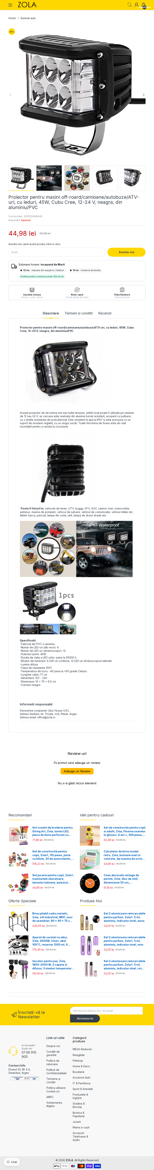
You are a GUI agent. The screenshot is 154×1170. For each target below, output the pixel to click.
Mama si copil (81, 1127)
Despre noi (53, 1046)
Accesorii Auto (82, 1077)
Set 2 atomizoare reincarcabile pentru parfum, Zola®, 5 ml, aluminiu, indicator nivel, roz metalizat (124, 964)
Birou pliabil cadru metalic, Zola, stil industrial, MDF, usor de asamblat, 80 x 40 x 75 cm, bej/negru (52, 917)
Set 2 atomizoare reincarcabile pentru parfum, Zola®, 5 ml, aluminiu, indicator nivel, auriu (124, 917)
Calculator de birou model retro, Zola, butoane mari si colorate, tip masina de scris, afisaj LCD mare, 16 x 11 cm (123, 855)
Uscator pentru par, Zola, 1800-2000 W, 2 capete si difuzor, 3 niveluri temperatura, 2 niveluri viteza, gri (53, 964)
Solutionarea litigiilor (54, 1104)
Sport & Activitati (83, 1088)
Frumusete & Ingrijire (80, 1096)
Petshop (78, 1060)
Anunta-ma (126, 252)
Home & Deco (81, 1066)
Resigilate (79, 1055)
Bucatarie (78, 1071)
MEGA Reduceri (82, 1049)
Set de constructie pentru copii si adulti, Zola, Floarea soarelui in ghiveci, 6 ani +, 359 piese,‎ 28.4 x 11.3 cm (125, 831)
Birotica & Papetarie (79, 1114)
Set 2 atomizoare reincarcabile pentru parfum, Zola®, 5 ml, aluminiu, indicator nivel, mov (124, 941)
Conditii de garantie (53, 1053)
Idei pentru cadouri (97, 815)
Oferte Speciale (22, 901)
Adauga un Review (77, 771)
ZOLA (69, 1160)
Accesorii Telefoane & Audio (80, 1136)
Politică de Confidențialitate (56, 1071)
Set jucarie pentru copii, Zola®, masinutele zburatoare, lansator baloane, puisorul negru (53, 879)
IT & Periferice (82, 1083)
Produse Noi (91, 901)
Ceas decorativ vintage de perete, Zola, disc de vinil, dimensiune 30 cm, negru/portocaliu (121, 879)
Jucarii (77, 1121)
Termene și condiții (53, 1080)
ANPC (50, 1097)
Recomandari (20, 815)
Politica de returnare (52, 1062)
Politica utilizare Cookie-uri (56, 1089)
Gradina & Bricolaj (79, 1105)
